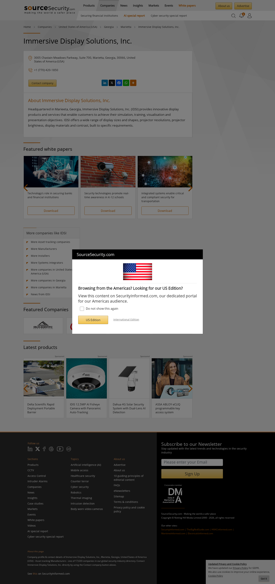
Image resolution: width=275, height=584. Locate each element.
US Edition (93, 320)
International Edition (126, 319)
